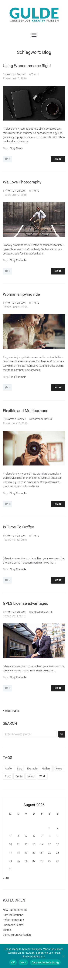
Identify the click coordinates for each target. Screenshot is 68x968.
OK (13, 962)
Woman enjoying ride (21, 294)
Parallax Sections (13, 914)
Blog (12, 148)
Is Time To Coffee (18, 527)
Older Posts (11, 710)
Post (7, 776)
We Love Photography (22, 182)
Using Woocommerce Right (27, 65)
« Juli (6, 877)
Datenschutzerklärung (45, 962)
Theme (35, 74)
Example (21, 260)
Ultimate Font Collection (17, 934)
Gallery (46, 768)
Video (31, 776)
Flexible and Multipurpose (25, 410)
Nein (23, 962)
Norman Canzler (16, 74)
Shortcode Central (42, 419)
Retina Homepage (13, 919)
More (58, 159)
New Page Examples (15, 909)
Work (42, 776)
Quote (18, 776)
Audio (8, 768)
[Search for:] (29, 734)
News (19, 148)
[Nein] (63, 956)
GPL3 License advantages (25, 603)
